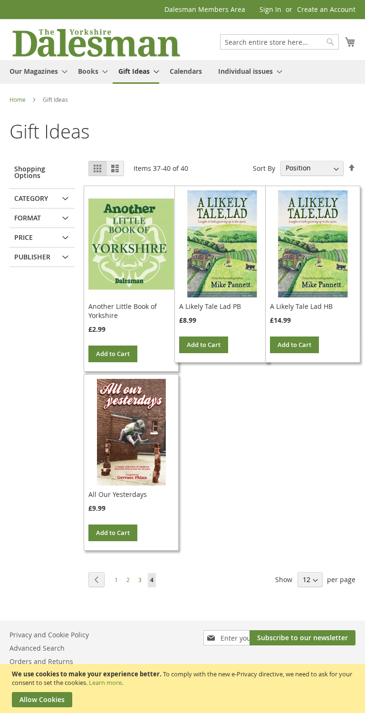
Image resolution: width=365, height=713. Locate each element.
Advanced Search (37, 648)
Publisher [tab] (32, 256)
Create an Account (326, 9)
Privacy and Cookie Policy (49, 634)
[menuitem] (35, 71)
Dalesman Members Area (204, 9)
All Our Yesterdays (117, 494)
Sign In (270, 9)
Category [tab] (31, 198)
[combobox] (279, 42)
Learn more (105, 682)
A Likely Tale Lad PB (210, 306)
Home (18, 99)
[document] (183, 688)
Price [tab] (23, 237)
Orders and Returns (41, 661)
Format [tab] (27, 217)
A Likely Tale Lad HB (301, 306)
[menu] (182, 72)
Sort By (264, 167)
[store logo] (96, 42)
